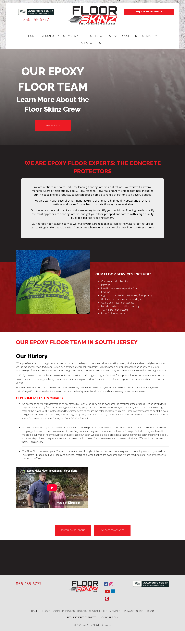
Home (32, 35)
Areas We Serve (92, 42)
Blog (150, 611)
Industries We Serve (98, 35)
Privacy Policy (133, 611)
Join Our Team (109, 617)
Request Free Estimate (137, 35)
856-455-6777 (36, 19)
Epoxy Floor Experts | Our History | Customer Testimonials (81, 611)
